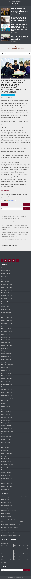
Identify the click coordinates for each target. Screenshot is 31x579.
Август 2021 (5, 434)
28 (14, 559)
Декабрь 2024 (5, 323)
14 (14, 553)
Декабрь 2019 (5, 489)
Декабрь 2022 (5, 389)
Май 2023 (4, 376)
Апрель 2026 (5, 279)
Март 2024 (5, 348)
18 (2, 556)
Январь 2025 (5, 320)
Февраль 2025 (5, 317)
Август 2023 (5, 367)
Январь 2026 (5, 287)
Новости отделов (11, 94)
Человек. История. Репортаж (9, 535)
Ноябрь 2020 (5, 459)
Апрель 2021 (5, 445)
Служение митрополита (8, 527)
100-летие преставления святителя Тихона (13, 497)
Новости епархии (6, 516)
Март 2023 (5, 381)
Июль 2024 (5, 337)
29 (19, 559)
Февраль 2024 (5, 351)
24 (27, 556)
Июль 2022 (5, 403)
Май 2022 (4, 409)
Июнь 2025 (5, 306)
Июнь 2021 (5, 439)
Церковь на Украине (7, 533)
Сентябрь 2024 (6, 331)
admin (10, 97)
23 (23, 556)
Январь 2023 (5, 387)
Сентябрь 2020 (6, 464)
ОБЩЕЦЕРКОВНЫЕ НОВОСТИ (9, 524)
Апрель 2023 (5, 378)
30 (23, 559)
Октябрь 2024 (5, 329)
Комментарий (5, 508)
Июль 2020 (5, 470)
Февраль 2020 (5, 483)
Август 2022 (5, 400)
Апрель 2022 (5, 411)
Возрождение (5, 505)
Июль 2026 (5, 270)
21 (14, 556)
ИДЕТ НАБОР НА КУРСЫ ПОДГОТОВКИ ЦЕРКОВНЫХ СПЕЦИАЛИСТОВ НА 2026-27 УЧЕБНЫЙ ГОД (19, 11)
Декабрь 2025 (5, 290)
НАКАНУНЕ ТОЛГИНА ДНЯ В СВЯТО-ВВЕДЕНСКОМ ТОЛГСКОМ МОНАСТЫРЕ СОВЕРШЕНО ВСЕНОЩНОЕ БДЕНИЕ (15, 227)
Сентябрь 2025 (6, 298)
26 (6, 559)
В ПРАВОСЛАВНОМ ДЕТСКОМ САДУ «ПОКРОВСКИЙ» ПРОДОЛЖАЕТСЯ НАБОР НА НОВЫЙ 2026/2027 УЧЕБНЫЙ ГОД (19, 28)
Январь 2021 (5, 453)
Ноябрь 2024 (5, 326)
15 (19, 553)
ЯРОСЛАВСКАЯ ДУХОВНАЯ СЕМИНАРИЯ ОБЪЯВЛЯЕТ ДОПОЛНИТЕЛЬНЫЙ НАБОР (19, 19)
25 (2, 559)
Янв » (5, 562)
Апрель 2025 (5, 312)
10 (27, 551)
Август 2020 (5, 467)
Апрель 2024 (5, 345)
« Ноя (2, 562)
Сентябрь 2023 (6, 364)
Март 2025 (5, 315)
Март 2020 (5, 481)
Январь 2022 (5, 420)
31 (27, 559)
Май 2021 (4, 442)
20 (10, 556)
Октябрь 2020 (5, 461)
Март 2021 (5, 447)
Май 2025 (4, 309)
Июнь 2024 (5, 340)
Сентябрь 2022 (6, 398)
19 (6, 556)
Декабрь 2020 (5, 456)
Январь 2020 (5, 486)
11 (2, 553)
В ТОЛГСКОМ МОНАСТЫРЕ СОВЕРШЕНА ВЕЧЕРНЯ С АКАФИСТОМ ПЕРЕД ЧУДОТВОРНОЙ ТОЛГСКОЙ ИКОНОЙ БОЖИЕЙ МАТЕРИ (15, 234)
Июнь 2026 (5, 273)
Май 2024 (4, 342)
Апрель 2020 (5, 478)
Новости (3, 94)
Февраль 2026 (5, 284)
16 (23, 553)
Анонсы (4, 499)
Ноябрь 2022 (5, 392)
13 (10, 553)
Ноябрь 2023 (5, 359)
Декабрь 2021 (5, 423)
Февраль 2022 (5, 417)
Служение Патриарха (7, 530)
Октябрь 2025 (5, 295)
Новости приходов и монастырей (11, 521)
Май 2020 (4, 475)
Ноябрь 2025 (5, 293)
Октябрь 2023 (5, 362)
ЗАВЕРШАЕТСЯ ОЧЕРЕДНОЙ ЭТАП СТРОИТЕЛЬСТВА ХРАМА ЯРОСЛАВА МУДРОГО (15, 222)
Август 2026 (5, 268)
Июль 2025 (5, 304)
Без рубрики (5, 502)
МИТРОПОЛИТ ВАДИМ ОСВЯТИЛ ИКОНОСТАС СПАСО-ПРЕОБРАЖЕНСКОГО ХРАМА (14, 240)
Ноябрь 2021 (5, 425)
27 (10, 559)
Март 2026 (5, 281)
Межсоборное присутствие (9, 510)
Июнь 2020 (5, 472)
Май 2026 (4, 276)
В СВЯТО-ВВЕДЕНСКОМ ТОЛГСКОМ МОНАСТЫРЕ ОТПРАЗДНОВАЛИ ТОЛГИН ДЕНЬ (14, 217)
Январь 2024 (5, 353)
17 (27, 553)
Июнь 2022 (5, 406)
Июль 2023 (5, 370)
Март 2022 (5, 414)
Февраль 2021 (5, 450)
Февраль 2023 (5, 384)
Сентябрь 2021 (6, 431)
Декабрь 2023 (5, 356)
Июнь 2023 (5, 373)
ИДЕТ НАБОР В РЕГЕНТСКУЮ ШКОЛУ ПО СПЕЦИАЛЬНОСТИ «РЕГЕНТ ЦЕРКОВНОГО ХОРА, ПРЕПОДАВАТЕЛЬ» (19, 37)
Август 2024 (5, 334)
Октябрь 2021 (5, 428)
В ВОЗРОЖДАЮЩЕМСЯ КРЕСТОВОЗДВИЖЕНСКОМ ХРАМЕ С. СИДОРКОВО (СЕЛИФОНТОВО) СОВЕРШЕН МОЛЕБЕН (27, 204)
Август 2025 (5, 301)
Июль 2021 (5, 436)
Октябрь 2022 (5, 395)
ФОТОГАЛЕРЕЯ (5, 190)
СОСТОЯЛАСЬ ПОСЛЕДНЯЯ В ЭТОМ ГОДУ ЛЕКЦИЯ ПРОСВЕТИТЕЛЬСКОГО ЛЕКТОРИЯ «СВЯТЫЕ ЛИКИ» (5, 204)
